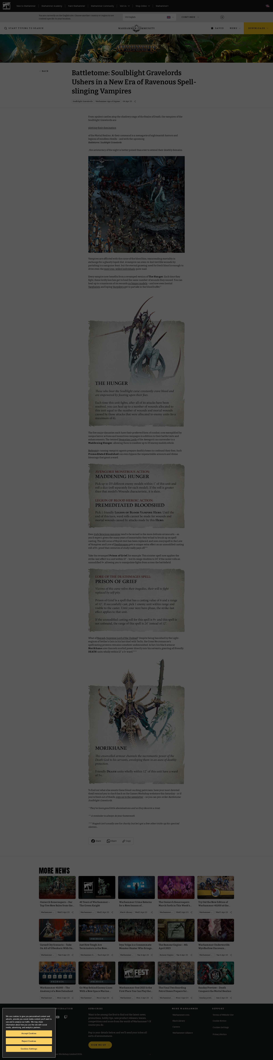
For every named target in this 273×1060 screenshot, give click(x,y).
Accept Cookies (28, 1033)
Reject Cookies (29, 1041)
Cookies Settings (29, 1049)
